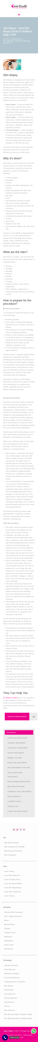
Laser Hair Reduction (12, 875)
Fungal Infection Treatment (14, 982)
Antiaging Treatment (17, 748)
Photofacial (8, 949)
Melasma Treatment (11, 973)
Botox (6, 920)
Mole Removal (14, 796)
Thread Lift (13, 806)
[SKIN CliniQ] (5, 1037)
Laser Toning (9, 871)
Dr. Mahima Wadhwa (10, 698)
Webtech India (28, 1035)
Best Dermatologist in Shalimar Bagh (18, 1014)
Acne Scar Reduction (17, 738)
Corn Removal (9, 994)
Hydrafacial (8, 941)
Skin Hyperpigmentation (18, 782)
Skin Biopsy (8, 986)
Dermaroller (8, 990)
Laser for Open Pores (17, 811)
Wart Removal (9, 1010)
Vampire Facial (14, 801)
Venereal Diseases (10, 998)
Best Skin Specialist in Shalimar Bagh (18, 1018)
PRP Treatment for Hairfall (14, 847)
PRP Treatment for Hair (18, 768)
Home (6, 39)
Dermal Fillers (14, 758)
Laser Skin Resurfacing (12, 888)
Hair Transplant (10, 855)
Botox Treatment (15, 753)
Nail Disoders (9, 1002)
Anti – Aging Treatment (13, 916)
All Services (16, 39)
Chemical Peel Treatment (19, 791)
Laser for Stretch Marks (13, 883)
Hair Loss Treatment (17, 763)
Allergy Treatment (16, 743)
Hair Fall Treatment (11, 843)
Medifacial (8, 937)
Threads (7, 928)
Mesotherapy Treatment (13, 851)
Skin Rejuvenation (16, 786)
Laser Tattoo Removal (12, 892)
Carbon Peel (8, 945)
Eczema (7, 1006)
